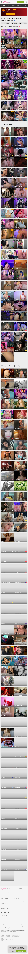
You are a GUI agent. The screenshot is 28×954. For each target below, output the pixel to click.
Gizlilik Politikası (4, 895)
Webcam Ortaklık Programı (20, 900)
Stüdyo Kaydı (17, 898)
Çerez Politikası (4, 903)
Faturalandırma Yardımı (6, 918)
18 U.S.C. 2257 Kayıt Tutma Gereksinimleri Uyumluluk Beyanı (13, 943)
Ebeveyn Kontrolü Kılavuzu (6, 906)
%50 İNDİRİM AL (10, 14)
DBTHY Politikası (4, 900)
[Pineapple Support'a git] (2, 939)
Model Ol (16, 895)
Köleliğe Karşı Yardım (5, 908)
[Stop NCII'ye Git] (9, 939)
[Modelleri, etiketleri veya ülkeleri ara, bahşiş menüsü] (26, 5)
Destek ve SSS (4, 915)
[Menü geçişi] (1, 2)
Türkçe (21, 888)
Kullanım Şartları (4, 898)
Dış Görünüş (6, 23)
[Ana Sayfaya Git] (8, 1)
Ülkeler (15, 23)
